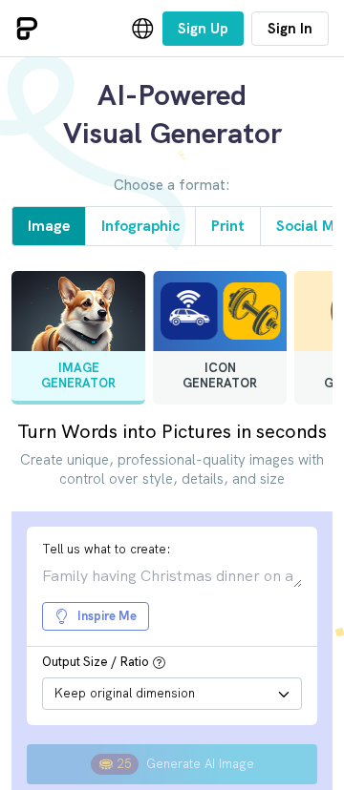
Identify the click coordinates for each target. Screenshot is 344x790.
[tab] (48, 226)
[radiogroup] (172, 345)
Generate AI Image (186, 764)
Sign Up (203, 28)
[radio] (78, 338)
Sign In (290, 28)
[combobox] (172, 693)
